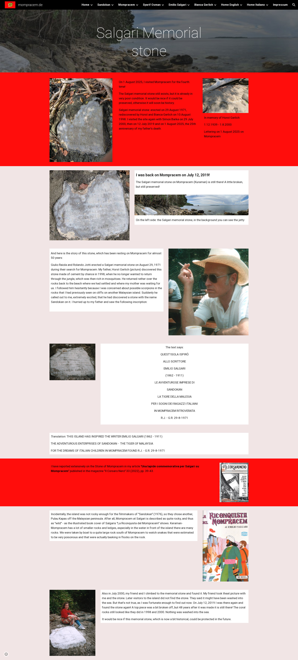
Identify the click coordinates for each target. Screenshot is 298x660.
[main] (149, 41)
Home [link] (85, 4)
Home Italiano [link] (256, 4)
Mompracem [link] (126, 4)
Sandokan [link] (103, 4)
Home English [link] (230, 4)
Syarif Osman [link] (152, 4)
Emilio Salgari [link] (177, 4)
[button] (294, 5)
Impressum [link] (280, 4)
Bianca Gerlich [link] (203, 4)
